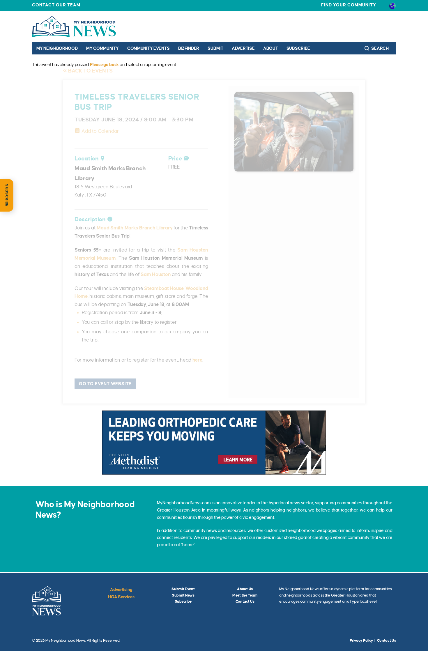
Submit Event (183, 589)
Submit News (183, 595)
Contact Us (245, 601)
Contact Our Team (56, 5)
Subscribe (298, 48)
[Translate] (392, 5)
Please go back (104, 64)
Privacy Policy (361, 640)
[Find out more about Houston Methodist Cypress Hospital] (214, 442)
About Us (245, 589)
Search (380, 48)
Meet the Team (244, 595)
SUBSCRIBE (7, 195)
